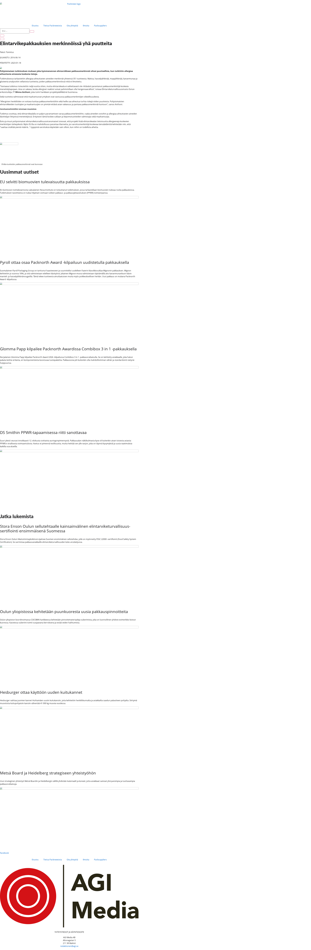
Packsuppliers (100, 25)
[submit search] (32, 31)
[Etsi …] (2, 36)
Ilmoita (86, 25)
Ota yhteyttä (72, 25)
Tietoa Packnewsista (52, 25)
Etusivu (35, 25)
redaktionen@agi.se (69, 946)
